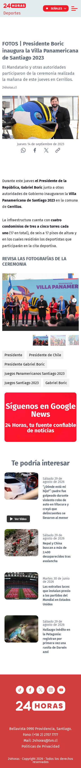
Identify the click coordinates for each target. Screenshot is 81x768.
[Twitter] (46, 150)
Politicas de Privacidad (41, 746)
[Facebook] (34, 150)
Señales (56, 8)
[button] (74, 300)
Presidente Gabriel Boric (24, 364)
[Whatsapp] (23, 150)
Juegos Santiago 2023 (21, 382)
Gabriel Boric (56, 382)
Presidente (13, 355)
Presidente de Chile (45, 355)
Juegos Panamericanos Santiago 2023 (34, 373)
